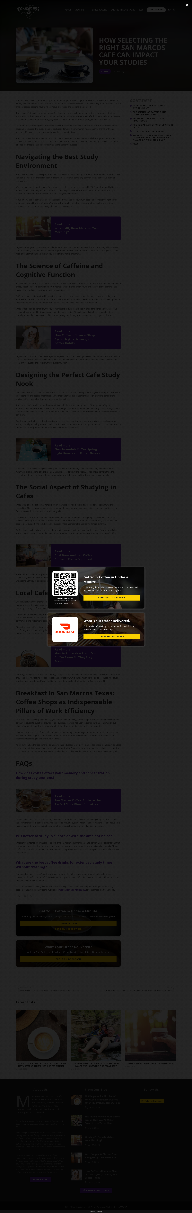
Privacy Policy (96, 1211)
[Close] (187, 5)
